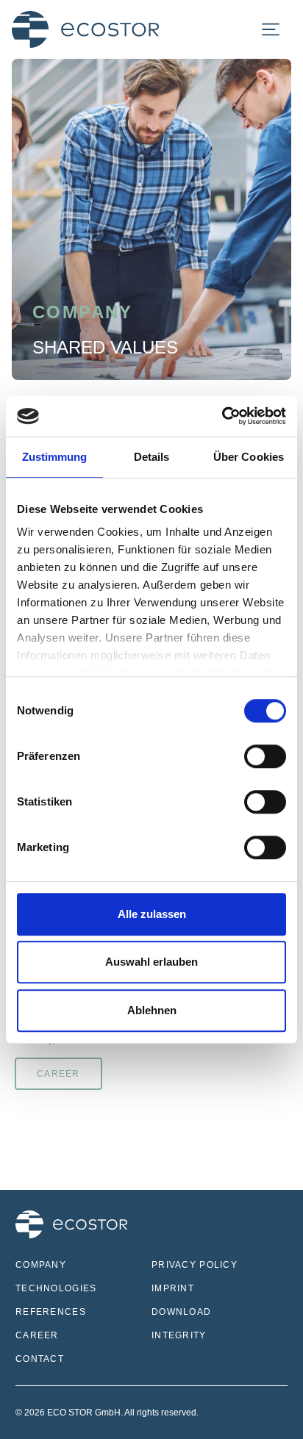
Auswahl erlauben (151, 961)
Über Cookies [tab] (248, 457)
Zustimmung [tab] (55, 457)
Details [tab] (152, 457)
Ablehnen (152, 1010)
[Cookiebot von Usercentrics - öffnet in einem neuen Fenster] (221, 416)
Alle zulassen (152, 914)
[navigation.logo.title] (85, 29)
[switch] (265, 756)
